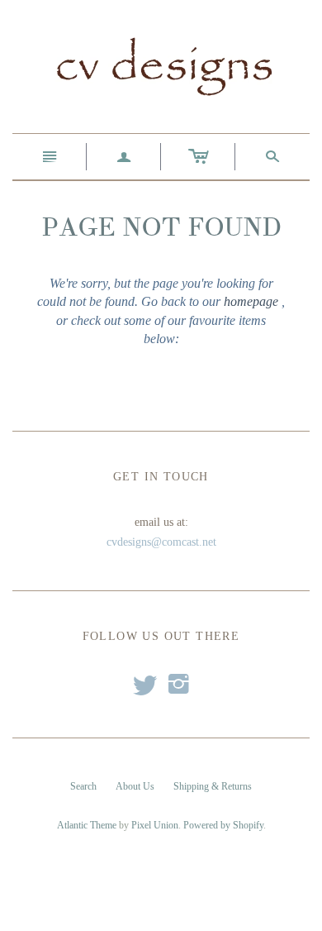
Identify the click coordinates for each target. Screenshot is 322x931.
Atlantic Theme (86, 825)
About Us (135, 786)
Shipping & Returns (212, 786)
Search (83, 786)
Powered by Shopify (223, 825)
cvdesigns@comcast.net (161, 542)
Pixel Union (154, 825)
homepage (251, 301)
